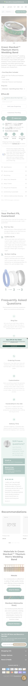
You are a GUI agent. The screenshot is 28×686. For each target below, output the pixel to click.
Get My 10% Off (14, 346)
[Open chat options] (24, 677)
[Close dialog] (27, 338)
